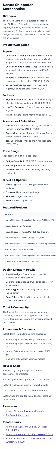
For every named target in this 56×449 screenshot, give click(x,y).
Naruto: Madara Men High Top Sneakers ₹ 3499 (29, 434)
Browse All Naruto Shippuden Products (25, 411)
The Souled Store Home (17, 415)
